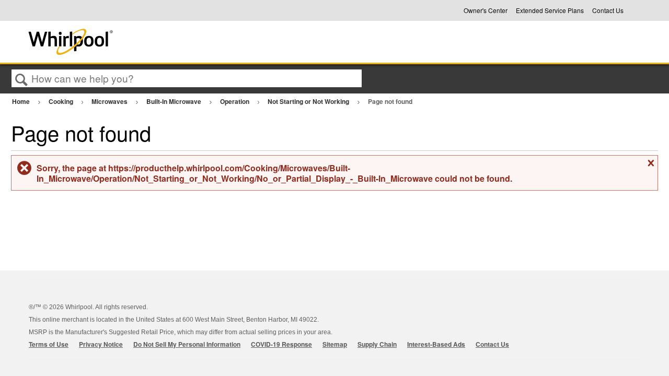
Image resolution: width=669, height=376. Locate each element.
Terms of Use (48, 344)
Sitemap (334, 344)
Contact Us (608, 10)
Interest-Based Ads (436, 344)
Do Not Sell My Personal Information (186, 344)
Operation (235, 101)
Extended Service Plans (550, 10)
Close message (649, 167)
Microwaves (110, 101)
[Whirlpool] (148, 41)
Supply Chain (377, 344)
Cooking (62, 101)
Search (21, 79)
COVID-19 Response (281, 344)
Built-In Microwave (174, 101)
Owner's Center (485, 10)
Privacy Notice (101, 344)
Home (21, 101)
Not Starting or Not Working (309, 101)
